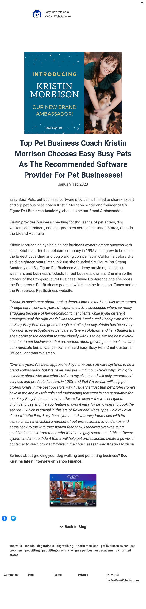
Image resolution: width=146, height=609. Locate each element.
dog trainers (45, 546)
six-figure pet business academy (90, 550)
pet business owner (114, 546)
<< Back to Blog (73, 526)
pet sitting (32, 550)
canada (30, 546)
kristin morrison (87, 546)
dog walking (64, 546)
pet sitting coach (54, 550)
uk (117, 550)
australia (16, 546)
